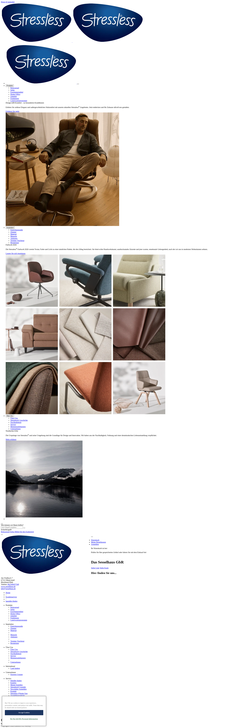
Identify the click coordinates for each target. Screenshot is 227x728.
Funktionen (14, 99)
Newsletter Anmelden (18, 689)
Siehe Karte (104, 568)
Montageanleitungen (18, 427)
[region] (24, 711)
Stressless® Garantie (18, 687)
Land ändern (15, 668)
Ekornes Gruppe (16, 674)
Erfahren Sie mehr (12, 111)
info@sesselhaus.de (8, 589)
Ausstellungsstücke (17, 696)
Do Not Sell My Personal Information (24, 719)
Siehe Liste (95, 568)
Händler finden (16, 681)
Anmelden (95, 544)
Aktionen (13, 238)
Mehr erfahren (11, 439)
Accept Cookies (24, 712)
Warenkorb (95, 540)
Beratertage (14, 243)
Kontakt (13, 691)
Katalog (13, 683)
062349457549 (13, 584)
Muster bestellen (16, 685)
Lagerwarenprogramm (18, 101)
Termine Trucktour (17, 241)
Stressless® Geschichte (19, 420)
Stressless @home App (19, 693)
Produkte (10, 86)
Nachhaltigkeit (15, 422)
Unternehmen (15, 429)
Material (13, 234)
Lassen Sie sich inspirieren (15, 253)
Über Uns (10, 416)
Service (13, 425)
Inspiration (10, 228)
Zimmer (13, 232)
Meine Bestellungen (98, 542)
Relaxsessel (14, 88)
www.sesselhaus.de (8, 587)
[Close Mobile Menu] (92, 536)
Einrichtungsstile (16, 230)
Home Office (15, 94)
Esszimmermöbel (16, 92)
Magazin (13, 236)
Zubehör (13, 96)
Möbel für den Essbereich (24, 532)
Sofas (12, 90)
